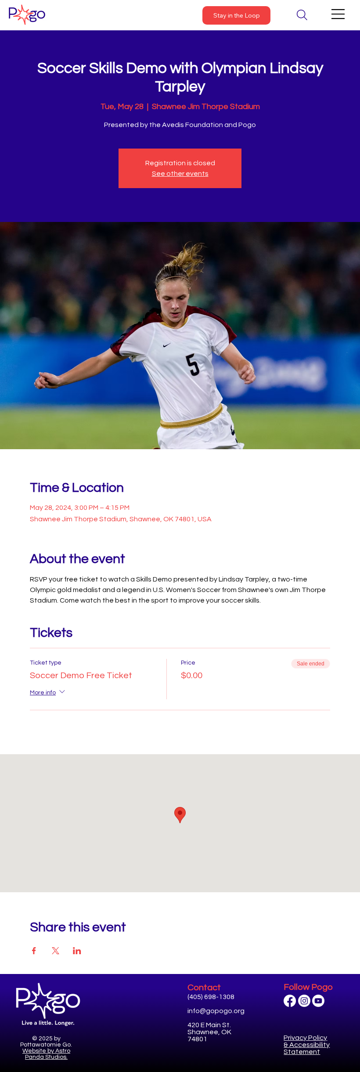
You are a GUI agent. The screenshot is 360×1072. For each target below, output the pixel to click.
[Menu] (338, 14)
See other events (180, 173)
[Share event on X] (55, 950)
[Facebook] (290, 1001)
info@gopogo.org (216, 1010)
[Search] (302, 15)
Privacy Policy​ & (307, 1044)
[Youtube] (318, 1001)
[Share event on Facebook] (34, 950)
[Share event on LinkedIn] (77, 950)
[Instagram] (304, 1001)
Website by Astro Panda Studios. (46, 1054)
